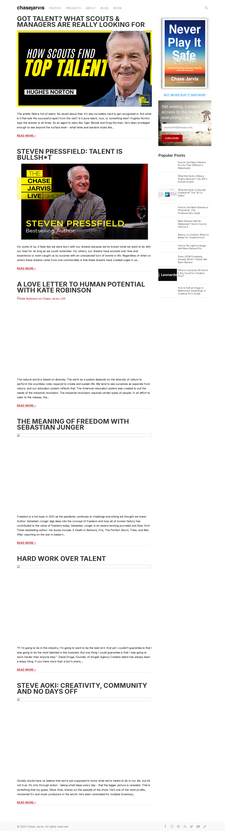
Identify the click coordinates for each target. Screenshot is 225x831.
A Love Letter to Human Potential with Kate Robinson (81, 287)
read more (26, 135)
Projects (73, 8)
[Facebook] (165, 826)
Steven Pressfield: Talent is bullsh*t (70, 154)
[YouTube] (198, 826)
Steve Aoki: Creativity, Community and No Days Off (82, 688)
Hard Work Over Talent (61, 558)
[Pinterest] (178, 826)
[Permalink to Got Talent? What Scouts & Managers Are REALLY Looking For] (84, 69)
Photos (55, 8)
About (91, 8)
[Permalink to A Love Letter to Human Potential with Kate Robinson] (84, 334)
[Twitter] (191, 826)
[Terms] (204, 826)
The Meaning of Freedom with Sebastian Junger (73, 424)
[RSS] (185, 826)
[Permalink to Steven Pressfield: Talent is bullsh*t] (84, 202)
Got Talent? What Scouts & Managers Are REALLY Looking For (81, 22)
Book (117, 8)
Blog (105, 8)
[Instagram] (172, 826)
